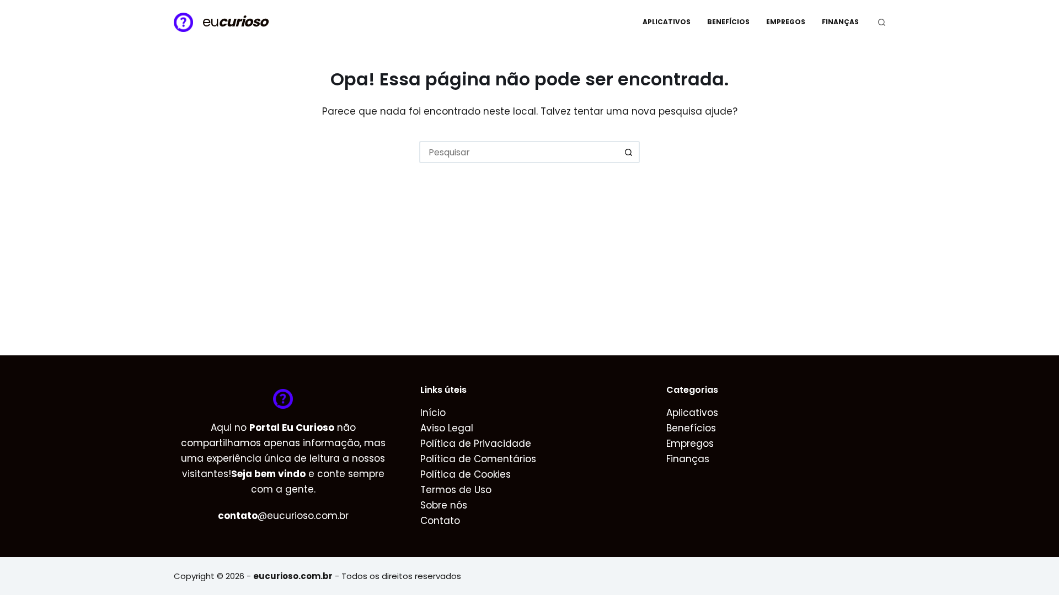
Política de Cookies (465, 474)
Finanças (840, 21)
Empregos (785, 21)
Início (433, 412)
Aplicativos (667, 21)
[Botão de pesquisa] (629, 152)
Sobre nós (443, 505)
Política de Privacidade (475, 443)
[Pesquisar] (881, 22)
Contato (440, 520)
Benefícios (728, 21)
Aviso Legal (446, 428)
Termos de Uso (455, 489)
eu (235, 21)
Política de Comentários (478, 459)
